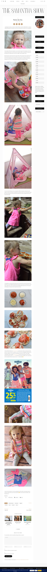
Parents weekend (28, 510)
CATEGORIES (32, 1)
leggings (21, 503)
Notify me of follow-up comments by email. (10, 550)
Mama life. (6, 510)
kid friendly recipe (11, 503)
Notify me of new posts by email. (9, 553)
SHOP (27, 1)
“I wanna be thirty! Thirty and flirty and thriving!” (8, 523)
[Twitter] (3, 1)
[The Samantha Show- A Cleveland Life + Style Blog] (23, 10)
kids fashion (16, 503)
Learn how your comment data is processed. (22, 559)
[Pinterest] (5, 1)
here (17, 356)
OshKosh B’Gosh (15, 350)
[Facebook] (2, 1)
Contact (18, 1)
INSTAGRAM (23, 3)
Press (23, 1)
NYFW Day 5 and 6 (18, 522)
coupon (14, 355)
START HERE (12, 1)
